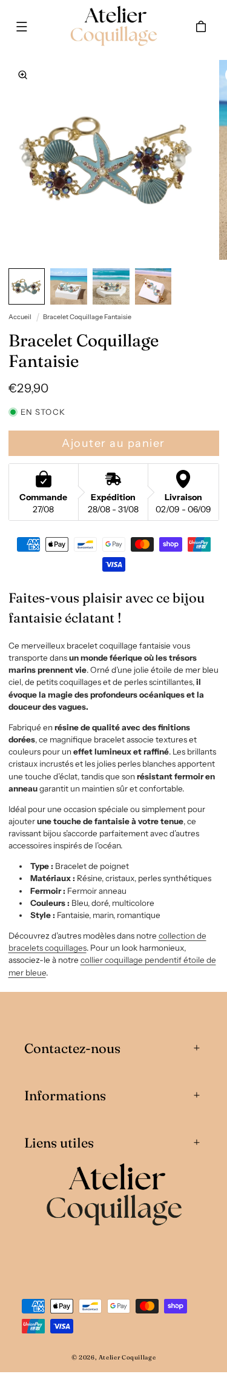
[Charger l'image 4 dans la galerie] (153, 286)
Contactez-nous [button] (72, 1048)
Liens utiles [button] (59, 1142)
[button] (22, 27)
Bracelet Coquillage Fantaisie (87, 317)
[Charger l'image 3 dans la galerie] (111, 286)
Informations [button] (65, 1095)
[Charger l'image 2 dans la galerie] (68, 286)
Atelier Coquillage (127, 1357)
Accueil (19, 317)
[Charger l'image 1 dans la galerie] (26, 286)
